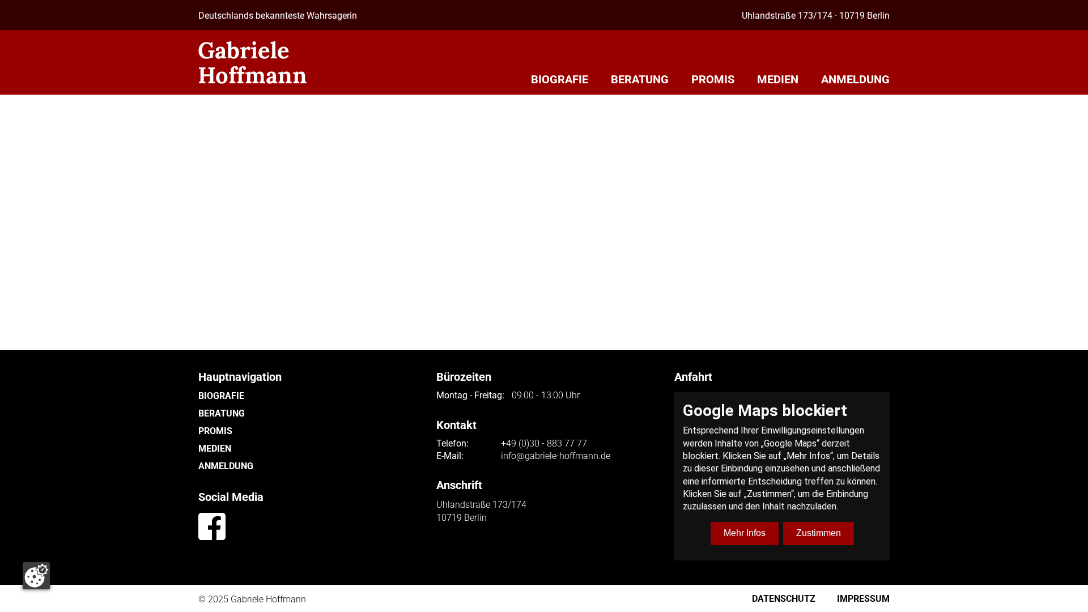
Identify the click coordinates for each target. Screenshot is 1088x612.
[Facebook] (212, 526)
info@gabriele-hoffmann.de (555, 456)
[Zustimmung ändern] (36, 575)
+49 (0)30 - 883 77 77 (544, 444)
